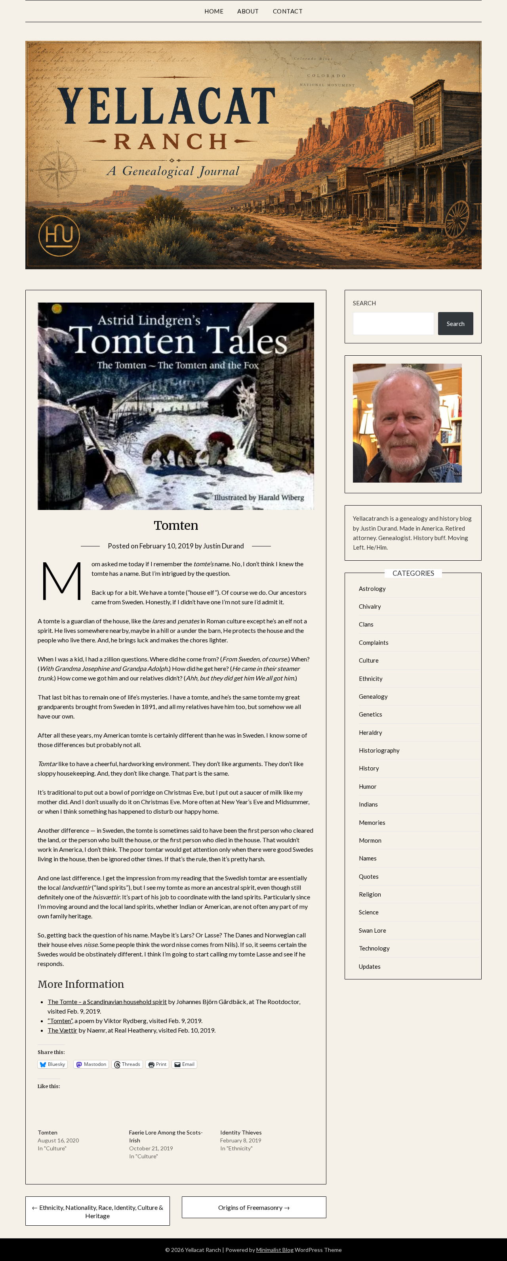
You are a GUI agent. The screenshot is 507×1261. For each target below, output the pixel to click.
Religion (370, 894)
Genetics (370, 714)
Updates (370, 966)
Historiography (379, 750)
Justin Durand (223, 546)
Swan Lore (372, 930)
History (369, 768)
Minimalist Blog (275, 1249)
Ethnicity (371, 678)
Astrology (372, 588)
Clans (366, 624)
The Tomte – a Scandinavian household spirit (107, 1001)
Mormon (370, 840)
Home (213, 11)
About (248, 11)
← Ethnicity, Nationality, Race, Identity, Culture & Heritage (97, 1211)
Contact (288, 11)
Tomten (47, 1132)
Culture (369, 660)
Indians (368, 804)
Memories (372, 822)
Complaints (374, 642)
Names (368, 858)
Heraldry (370, 732)
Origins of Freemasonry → (254, 1207)
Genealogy (373, 696)
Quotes (369, 876)
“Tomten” (60, 1020)
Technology (374, 948)
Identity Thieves (241, 1132)
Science (369, 912)
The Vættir (62, 1030)
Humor (368, 786)
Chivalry (370, 606)
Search (364, 303)
